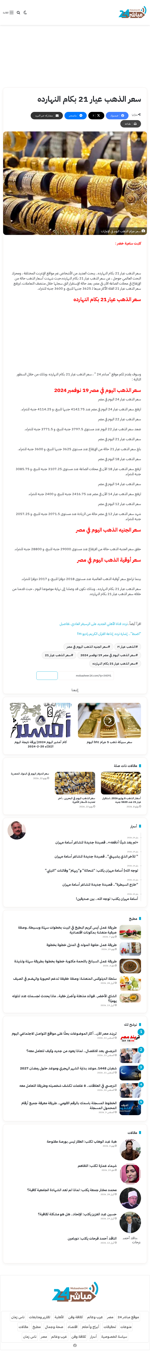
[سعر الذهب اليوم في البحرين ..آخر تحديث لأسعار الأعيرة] (75, 783)
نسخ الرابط (47, 676)
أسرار (93, 1336)
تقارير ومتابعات (39, 1317)
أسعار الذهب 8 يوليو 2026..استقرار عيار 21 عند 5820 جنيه (121, 800)
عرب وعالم (95, 1317)
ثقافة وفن (75, 1317)
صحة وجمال (54, 1326)
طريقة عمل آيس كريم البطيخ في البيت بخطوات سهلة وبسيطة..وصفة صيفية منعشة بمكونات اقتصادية (67, 930)
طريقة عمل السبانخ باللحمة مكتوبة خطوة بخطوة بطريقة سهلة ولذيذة (65, 961)
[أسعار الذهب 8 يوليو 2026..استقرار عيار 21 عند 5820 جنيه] (121, 783)
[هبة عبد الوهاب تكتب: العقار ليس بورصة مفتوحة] (130, 1149)
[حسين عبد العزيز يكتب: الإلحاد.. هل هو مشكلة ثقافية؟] (130, 1222)
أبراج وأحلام (90, 1326)
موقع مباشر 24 (128, 1317)
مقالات (23, 1326)
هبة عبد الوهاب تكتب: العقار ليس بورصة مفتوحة (82, 1141)
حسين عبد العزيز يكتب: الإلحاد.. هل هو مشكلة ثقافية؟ (77, 1214)
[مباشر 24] (132, 12)
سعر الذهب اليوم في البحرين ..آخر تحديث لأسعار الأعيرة (76, 800)
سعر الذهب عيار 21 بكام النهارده (114, 663)
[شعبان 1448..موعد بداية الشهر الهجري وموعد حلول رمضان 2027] (130, 1073)
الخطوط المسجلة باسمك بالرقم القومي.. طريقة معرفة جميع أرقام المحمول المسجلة (69, 1105)
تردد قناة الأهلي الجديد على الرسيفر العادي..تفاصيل (94, 623)
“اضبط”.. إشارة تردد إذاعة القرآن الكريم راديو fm (109, 633)
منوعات (125, 1326)
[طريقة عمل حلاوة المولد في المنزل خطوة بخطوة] (130, 949)
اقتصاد (73, 1326)
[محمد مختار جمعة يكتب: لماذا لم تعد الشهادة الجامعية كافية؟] (130, 1198)
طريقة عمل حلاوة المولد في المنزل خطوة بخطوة (81, 944)
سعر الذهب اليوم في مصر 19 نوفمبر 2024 (108, 655)
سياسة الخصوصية (114, 1336)
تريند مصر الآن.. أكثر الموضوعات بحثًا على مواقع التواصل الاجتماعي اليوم (64, 1033)
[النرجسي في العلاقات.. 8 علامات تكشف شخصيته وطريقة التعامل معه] (130, 1090)
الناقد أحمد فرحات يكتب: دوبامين (92, 1238)
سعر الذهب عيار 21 (58, 655)
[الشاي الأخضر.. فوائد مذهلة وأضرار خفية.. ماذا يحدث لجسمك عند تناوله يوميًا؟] (130, 997)
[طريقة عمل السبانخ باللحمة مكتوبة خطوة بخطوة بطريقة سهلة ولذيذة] (130, 966)
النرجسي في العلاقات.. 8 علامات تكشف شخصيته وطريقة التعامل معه (68, 1085)
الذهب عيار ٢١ (126, 646)
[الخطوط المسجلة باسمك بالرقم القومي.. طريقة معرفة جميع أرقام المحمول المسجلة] (130, 1108)
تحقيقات (110, 1326)
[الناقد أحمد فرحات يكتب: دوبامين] (130, 1246)
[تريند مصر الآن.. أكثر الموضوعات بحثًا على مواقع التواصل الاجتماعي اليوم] (130, 1038)
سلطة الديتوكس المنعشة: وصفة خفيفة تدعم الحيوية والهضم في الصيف (65, 978)
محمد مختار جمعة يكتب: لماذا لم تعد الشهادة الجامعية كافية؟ (72, 1189)
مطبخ (36, 1326)
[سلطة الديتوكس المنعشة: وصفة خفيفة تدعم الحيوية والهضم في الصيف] (130, 983)
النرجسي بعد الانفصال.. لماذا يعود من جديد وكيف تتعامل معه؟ (71, 1050)
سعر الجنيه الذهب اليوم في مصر (87, 646)
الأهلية (59, 1317)
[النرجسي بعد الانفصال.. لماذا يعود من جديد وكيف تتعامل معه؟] (130, 1055)
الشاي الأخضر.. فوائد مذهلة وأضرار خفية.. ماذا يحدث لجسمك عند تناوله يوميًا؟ (64, 998)
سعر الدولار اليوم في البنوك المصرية (30, 774)
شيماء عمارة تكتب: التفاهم (97, 1165)
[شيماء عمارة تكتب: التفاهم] (130, 1174)
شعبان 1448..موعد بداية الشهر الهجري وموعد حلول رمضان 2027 (68, 1068)
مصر (110, 1317)
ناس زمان (18, 1317)
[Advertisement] (75, 56)
